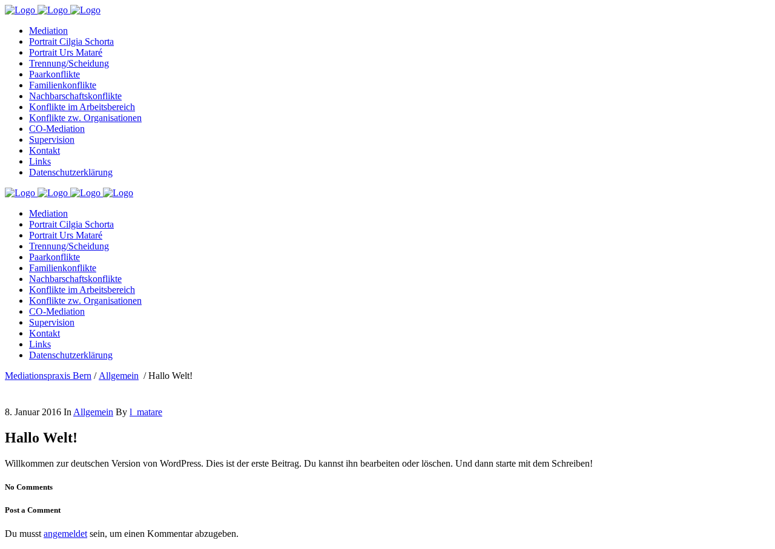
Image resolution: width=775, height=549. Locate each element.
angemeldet (65, 533)
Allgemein (119, 375)
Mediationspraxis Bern (48, 375)
